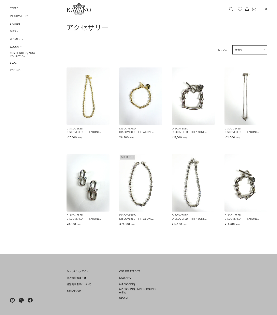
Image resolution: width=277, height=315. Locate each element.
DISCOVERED (75, 128)
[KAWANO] (79, 9)
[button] (231, 9)
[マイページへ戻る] (247, 10)
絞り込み (223, 50)
